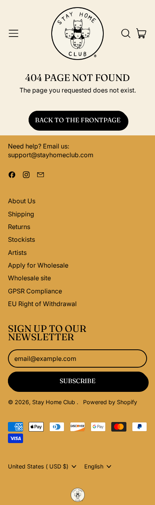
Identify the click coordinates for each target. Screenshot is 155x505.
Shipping (21, 214)
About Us (21, 201)
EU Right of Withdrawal (42, 304)
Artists (17, 252)
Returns (19, 227)
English (93, 466)
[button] (125, 33)
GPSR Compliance (35, 291)
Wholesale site (29, 278)
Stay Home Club (54, 402)
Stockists (21, 239)
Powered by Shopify (110, 402)
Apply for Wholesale (38, 265)
